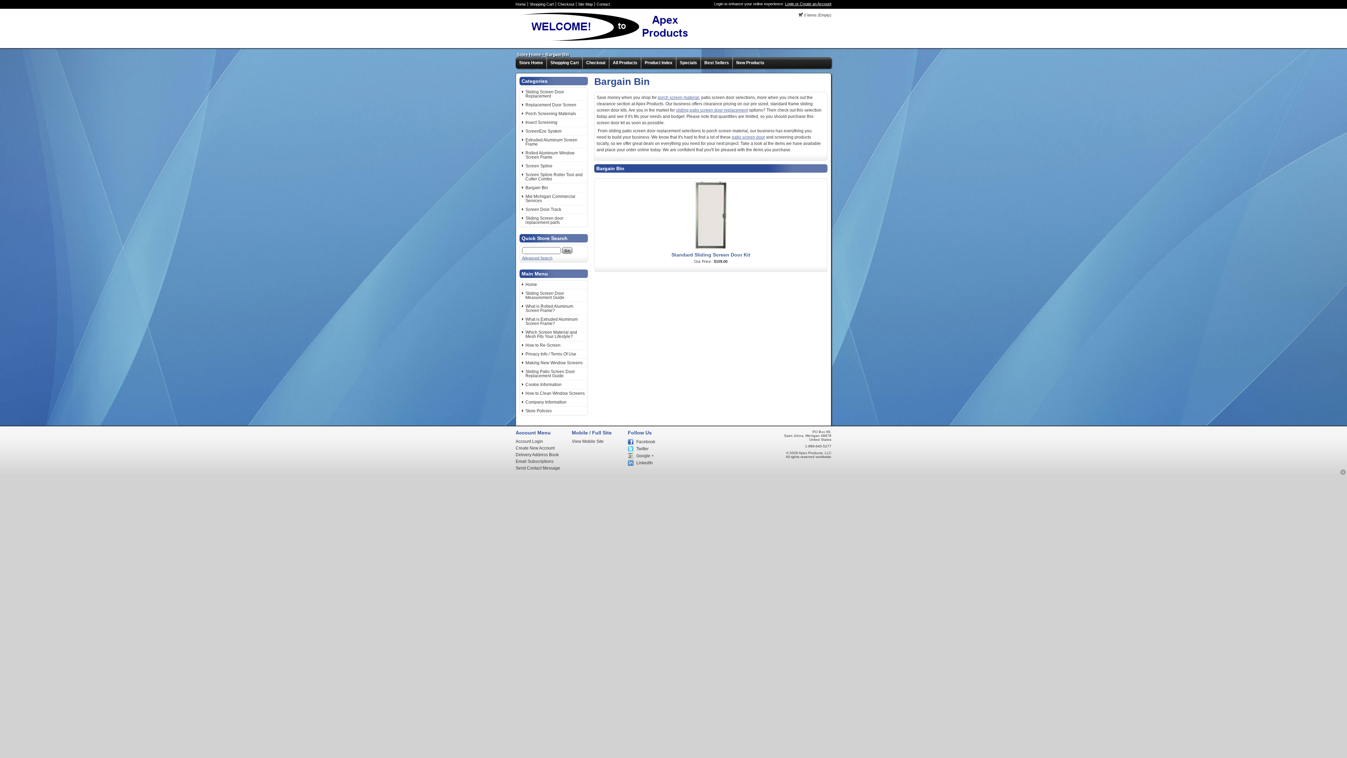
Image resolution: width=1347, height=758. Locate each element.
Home (521, 4)
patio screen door (748, 137)
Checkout (566, 4)
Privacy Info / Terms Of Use (550, 354)
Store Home (529, 54)
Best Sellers (716, 62)
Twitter (642, 448)
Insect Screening (541, 122)
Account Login (529, 441)
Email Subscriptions (535, 461)
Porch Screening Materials (550, 113)
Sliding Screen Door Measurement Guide (544, 295)
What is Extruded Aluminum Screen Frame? (551, 321)
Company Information (546, 402)
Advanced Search (537, 258)
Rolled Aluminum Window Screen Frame (550, 155)
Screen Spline (538, 166)
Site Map (585, 4)
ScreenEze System (543, 131)
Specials (688, 62)
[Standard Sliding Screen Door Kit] (711, 249)
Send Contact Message (538, 468)
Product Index (658, 62)
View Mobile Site (588, 441)
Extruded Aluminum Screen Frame (551, 142)
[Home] (605, 40)
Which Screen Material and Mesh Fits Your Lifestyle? (551, 334)
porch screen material (678, 97)
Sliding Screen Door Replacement (544, 94)
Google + (645, 455)
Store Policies (538, 410)
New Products (750, 62)
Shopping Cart (542, 4)
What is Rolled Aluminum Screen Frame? (549, 308)
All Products (625, 62)
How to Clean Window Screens (555, 393)
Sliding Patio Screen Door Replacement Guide (550, 373)
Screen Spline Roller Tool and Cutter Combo (554, 176)
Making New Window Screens (554, 362)
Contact (603, 4)
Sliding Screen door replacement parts (544, 220)
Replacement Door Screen (550, 104)
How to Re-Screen (543, 345)
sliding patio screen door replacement (712, 110)
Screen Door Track (543, 209)
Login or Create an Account (808, 4)
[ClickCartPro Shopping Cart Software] (1343, 473)
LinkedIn (644, 462)
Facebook (645, 441)
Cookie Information (543, 384)
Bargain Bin (557, 54)
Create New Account (535, 448)
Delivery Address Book (537, 454)
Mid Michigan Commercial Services (550, 198)
